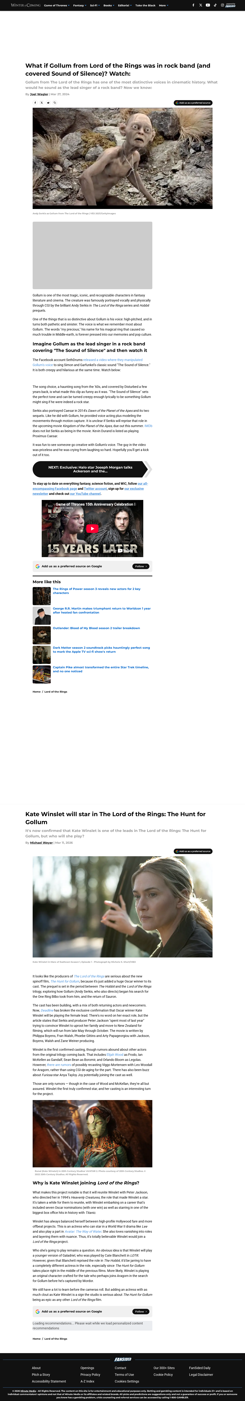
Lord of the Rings (55, 691)
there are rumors (58, 1065)
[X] (200, 5)
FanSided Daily (200, 1368)
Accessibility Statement (49, 1381)
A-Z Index (87, 1381)
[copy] (54, 102)
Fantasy (78, 5)
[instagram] (222, 5)
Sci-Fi (93, 5)
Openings (87, 1368)
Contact (120, 1368)
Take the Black (145, 5)
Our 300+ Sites (164, 1368)
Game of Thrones (55, 5)
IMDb (148, 426)
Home (37, 691)
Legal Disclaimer (201, 1375)
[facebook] (193, 5)
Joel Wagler (39, 94)
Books (108, 5)
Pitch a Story (41, 1375)
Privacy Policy (90, 1375)
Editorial (123, 5)
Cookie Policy (163, 1375)
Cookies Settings (127, 1381)
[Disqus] (130, 745)
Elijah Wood (115, 1055)
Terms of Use (124, 1375)
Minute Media (28, 1391)
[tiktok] (215, 5)
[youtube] (208, 5)
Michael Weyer (41, 842)
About (36, 1368)
